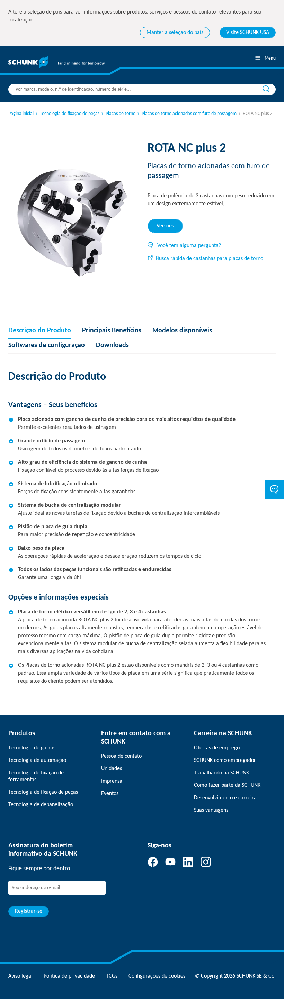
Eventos (109, 793)
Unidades (111, 769)
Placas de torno (120, 113)
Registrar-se (28, 911)
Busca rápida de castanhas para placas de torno (209, 258)
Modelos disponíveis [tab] (182, 330)
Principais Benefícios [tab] (111, 330)
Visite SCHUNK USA (247, 32)
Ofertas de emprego (217, 748)
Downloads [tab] (112, 345)
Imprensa (111, 781)
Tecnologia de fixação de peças (69, 113)
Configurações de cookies (156, 976)
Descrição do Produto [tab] (39, 330)
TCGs (111, 976)
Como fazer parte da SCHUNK (227, 785)
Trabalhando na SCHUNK (221, 773)
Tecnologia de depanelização (40, 805)
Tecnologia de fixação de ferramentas (36, 776)
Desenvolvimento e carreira (225, 798)
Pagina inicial (21, 113)
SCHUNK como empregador (225, 760)
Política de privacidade (69, 976)
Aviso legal (20, 976)
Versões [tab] (165, 226)
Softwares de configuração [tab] (46, 345)
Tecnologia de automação (37, 760)
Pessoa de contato (121, 756)
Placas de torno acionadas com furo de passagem (189, 113)
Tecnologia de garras (31, 748)
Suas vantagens (211, 810)
